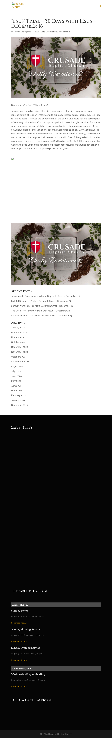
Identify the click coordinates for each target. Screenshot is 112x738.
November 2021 (19, 337)
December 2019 (19, 405)
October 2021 (18, 342)
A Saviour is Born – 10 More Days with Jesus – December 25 (41, 315)
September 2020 (20, 361)
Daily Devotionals (49, 32)
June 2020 (16, 376)
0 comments (64, 32)
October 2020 (18, 356)
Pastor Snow (20, 32)
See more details (19, 623)
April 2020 (16, 385)
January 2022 (18, 327)
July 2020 (16, 371)
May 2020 (16, 381)
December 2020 (19, 347)
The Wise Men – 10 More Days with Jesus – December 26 (40, 310)
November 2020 (19, 352)
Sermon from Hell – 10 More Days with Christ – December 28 (42, 306)
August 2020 (17, 366)
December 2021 (19, 332)
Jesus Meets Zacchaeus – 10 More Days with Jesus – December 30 (45, 296)
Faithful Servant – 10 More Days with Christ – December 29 (41, 301)
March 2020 (17, 390)
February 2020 (18, 395)
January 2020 (18, 400)
